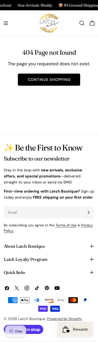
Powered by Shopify (64, 318)
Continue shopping (49, 79)
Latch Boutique (31, 318)
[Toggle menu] (6, 23)
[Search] (82, 23)
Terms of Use (66, 225)
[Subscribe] (88, 212)
